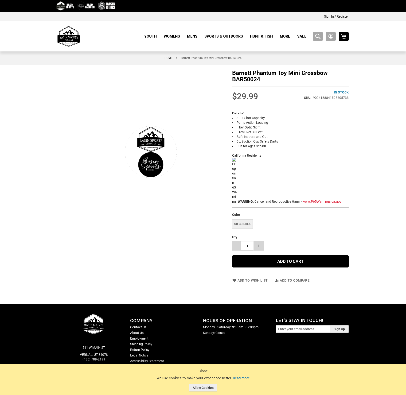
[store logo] (68, 36)
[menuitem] (152, 36)
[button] (331, 36)
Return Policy (139, 350)
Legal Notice (139, 355)
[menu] (227, 36)
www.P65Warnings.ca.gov (321, 201)
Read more (241, 378)
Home (168, 58)
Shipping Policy (141, 344)
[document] (203, 383)
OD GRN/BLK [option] (242, 224)
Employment (139, 338)
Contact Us (138, 327)
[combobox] (318, 36)
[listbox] (290, 224)
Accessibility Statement (147, 361)
